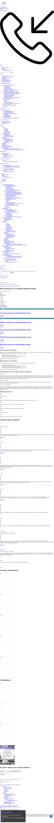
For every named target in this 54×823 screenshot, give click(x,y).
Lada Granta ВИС (7, 132)
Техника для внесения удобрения (10, 191)
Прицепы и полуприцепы (6, 77)
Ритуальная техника (5, 153)
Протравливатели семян (10, 189)
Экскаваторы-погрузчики (8, 204)
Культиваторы (6, 99)
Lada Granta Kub (7, 131)
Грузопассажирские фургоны (7, 146)
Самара (1, 277)
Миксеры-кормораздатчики (9, 95)
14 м (2, 299)
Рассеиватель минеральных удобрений (11, 91)
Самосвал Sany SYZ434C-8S (9, 171)
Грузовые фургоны (5, 138)
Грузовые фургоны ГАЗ (8, 139)
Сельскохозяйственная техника (5, 83)
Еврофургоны (6, 142)
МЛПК (5, 156)
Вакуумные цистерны (8, 215)
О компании (4, 2)
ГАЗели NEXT (6, 240)
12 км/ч (2, 303)
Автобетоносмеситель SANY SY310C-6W (13, 256)
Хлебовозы (4, 143)
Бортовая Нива (7, 134)
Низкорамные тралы (5, 121)
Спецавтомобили (5, 79)
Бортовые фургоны (5, 133)
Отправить (12, 272)
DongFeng (6, 239)
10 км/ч (2, 302)
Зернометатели (7, 87)
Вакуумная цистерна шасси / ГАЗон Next (13, 216)
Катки (5, 101)
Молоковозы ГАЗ (7, 115)
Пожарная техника (5, 154)
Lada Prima (6, 130)
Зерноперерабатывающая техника (10, 185)
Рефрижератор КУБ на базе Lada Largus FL (12, 148)
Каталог (1, 64)
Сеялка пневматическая (8, 102)
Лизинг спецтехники (8, 788)
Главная (1, 784)
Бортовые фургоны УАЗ (8, 135)
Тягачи (5, 258)
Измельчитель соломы (8, 96)
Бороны (5, 100)
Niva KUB (6, 128)
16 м (2, 300)
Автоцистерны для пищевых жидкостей (9, 113)
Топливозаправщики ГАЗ (8, 111)
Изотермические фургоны (6, 145)
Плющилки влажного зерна (9, 94)
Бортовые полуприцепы (6, 122)
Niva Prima (6, 129)
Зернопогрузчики (7, 86)
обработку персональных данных (15, 271)
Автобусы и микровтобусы (7, 80)
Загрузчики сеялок (9, 188)
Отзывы (3, 3)
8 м (1, 296)
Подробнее (2, 316)
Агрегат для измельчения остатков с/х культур (12, 103)
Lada (5, 222)
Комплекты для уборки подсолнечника (11, 89)
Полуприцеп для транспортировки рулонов (12, 97)
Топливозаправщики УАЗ (8, 112)
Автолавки (4, 137)
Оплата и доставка (5, 67)
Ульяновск (5, 277)
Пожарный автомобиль (8, 155)
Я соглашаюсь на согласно (19, 271)
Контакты (4, 4)
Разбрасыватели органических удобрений (11, 92)
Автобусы (4, 160)
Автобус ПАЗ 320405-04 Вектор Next (11, 161)
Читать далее (2, 437)
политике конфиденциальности (30, 271)
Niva (7, 223)
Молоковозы (6, 114)
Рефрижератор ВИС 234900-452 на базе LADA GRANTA (14, 149)
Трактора (5, 106)
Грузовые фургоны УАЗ (8, 140)
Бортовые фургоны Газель (9, 136)
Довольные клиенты (8, 70)
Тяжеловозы (4, 123)
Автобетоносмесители (6, 165)
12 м (2, 298)
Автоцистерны (4, 76)
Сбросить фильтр (3, 306)
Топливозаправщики (6, 110)
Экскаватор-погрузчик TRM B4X (12, 205)
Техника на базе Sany (6, 81)
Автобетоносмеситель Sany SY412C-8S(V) (14, 257)
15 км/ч (2, 304)
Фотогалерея (4, 69)
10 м (2, 297)
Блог (3, 66)
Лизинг (3, 68)
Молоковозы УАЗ (7, 116)
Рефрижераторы (5, 147)
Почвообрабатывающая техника (10, 198)
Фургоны (3, 78)
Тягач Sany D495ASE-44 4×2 (9, 168)
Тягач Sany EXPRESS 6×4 (9, 169)
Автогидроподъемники (8, 794)
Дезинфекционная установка (9, 250)
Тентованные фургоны (8, 141)
